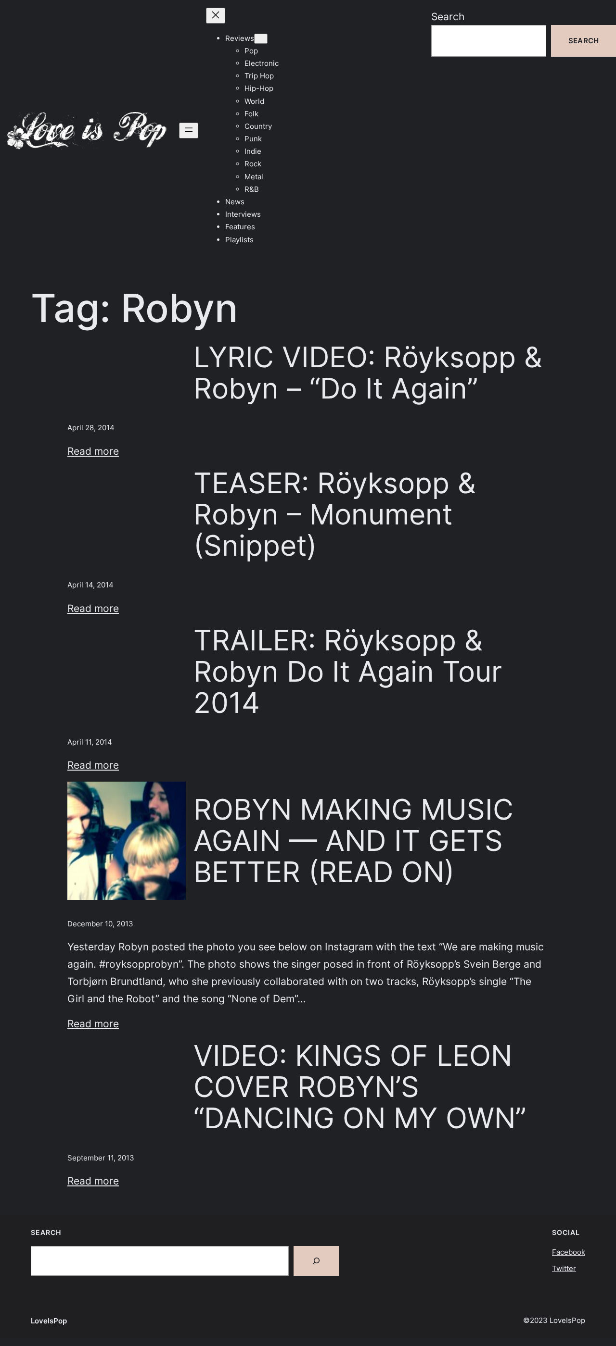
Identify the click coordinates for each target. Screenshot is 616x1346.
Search (447, 16)
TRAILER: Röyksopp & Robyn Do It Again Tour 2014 (347, 671)
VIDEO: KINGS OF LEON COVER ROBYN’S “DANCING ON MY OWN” (359, 1087)
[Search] (316, 1261)
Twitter (564, 1268)
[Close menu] (215, 16)
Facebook (568, 1252)
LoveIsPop (49, 1320)
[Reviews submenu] (261, 39)
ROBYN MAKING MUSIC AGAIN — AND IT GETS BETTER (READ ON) (353, 841)
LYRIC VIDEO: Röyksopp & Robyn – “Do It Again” (367, 372)
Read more (93, 451)
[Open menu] (188, 130)
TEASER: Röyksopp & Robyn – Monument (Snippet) (334, 514)
